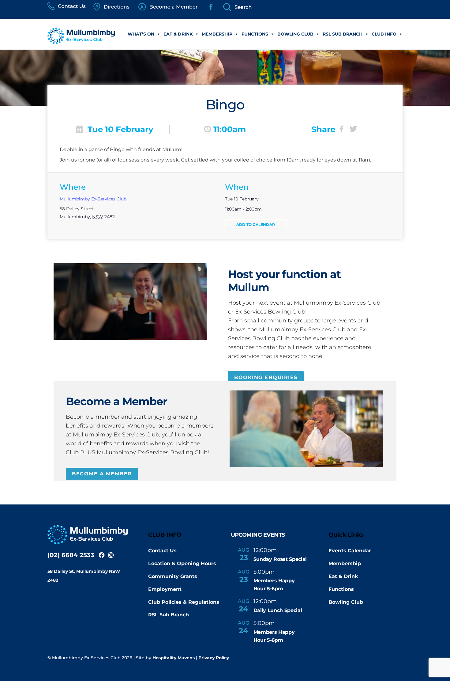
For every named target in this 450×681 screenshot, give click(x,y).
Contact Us (162, 551)
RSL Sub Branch (342, 34)
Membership (217, 34)
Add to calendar (255, 224)
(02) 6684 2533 (70, 555)
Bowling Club (295, 34)
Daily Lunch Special (277, 610)
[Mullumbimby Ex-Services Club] (81, 41)
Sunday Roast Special (280, 559)
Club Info (384, 34)
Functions (255, 34)
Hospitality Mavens (173, 657)
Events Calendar (349, 551)
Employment (165, 589)
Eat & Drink (178, 34)
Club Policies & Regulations (183, 602)
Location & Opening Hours (182, 563)
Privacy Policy (213, 657)
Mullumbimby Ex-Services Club (93, 199)
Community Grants (172, 576)
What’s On (141, 34)
